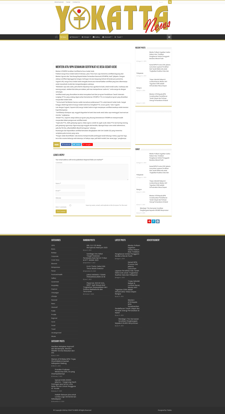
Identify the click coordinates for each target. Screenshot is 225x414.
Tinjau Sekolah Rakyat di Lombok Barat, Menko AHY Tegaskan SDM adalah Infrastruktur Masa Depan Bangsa (152, 84)
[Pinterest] (149, 221)
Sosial (53, 325)
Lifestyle (86, 37)
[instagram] (158, 221)
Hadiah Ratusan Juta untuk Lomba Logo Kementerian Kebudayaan (63, 397)
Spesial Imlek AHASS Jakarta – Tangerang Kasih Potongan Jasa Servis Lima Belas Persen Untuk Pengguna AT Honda (63, 384)
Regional (54, 318)
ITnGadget (55, 293)
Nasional (54, 300)
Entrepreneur (55, 267)
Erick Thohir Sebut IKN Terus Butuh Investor (96, 267)
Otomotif (108, 37)
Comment (59, 163)
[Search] (170, 2)
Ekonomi (75, 37)
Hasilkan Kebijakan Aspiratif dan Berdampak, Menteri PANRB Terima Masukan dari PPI (63, 349)
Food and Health (56, 274)
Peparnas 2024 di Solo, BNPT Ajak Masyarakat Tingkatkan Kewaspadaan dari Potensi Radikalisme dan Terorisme (95, 287)
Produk (53, 314)
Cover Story (55, 260)
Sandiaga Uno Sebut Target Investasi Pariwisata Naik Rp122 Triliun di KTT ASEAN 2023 (95, 257)
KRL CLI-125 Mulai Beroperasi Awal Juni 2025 (97, 246)
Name (58, 183)
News (64, 37)
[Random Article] (169, 37)
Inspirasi (54, 289)
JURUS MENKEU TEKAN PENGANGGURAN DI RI (96, 276)
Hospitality (54, 285)
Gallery (97, 37)
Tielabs (169, 410)
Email (58, 191)
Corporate (54, 256)
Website (58, 198)
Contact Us (76, 2)
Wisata (53, 336)
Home (56, 36)
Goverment (55, 282)
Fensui (53, 271)
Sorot (53, 322)
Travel (119, 37)
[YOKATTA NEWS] (112, 19)
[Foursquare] (153, 221)
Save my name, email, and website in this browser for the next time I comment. (91, 206)
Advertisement (59, 2)
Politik (53, 311)
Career (68, 2)
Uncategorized (56, 333)
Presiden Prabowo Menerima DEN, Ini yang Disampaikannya (63, 371)
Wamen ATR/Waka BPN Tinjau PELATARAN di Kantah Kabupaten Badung (63, 361)
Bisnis (53, 249)
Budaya (53, 253)
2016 (53, 245)
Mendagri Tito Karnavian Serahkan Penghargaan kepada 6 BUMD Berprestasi (127, 321)
